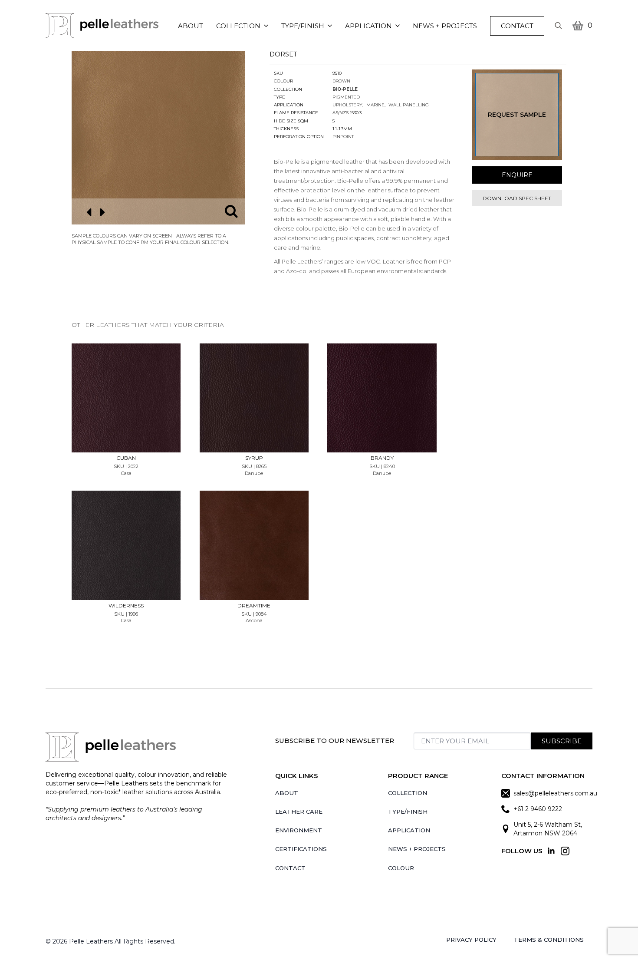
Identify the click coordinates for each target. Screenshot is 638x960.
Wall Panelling (408, 105)
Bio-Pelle (345, 89)
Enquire (517, 175)
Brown (341, 81)
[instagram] (565, 851)
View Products (126, 372)
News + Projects (445, 26)
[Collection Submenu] (267, 26)
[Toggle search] (558, 26)
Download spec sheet (517, 198)
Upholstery (347, 105)
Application (368, 26)
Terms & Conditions (549, 939)
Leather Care (298, 811)
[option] (158, 137)
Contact (290, 867)
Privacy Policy (471, 939)
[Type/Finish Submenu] (331, 26)
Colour (401, 867)
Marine (375, 105)
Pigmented (346, 97)
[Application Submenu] (399, 26)
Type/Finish (302, 26)
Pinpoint (343, 136)
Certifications (301, 848)
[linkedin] (551, 851)
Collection (238, 26)
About (190, 26)
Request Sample (517, 115)
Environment (298, 830)
